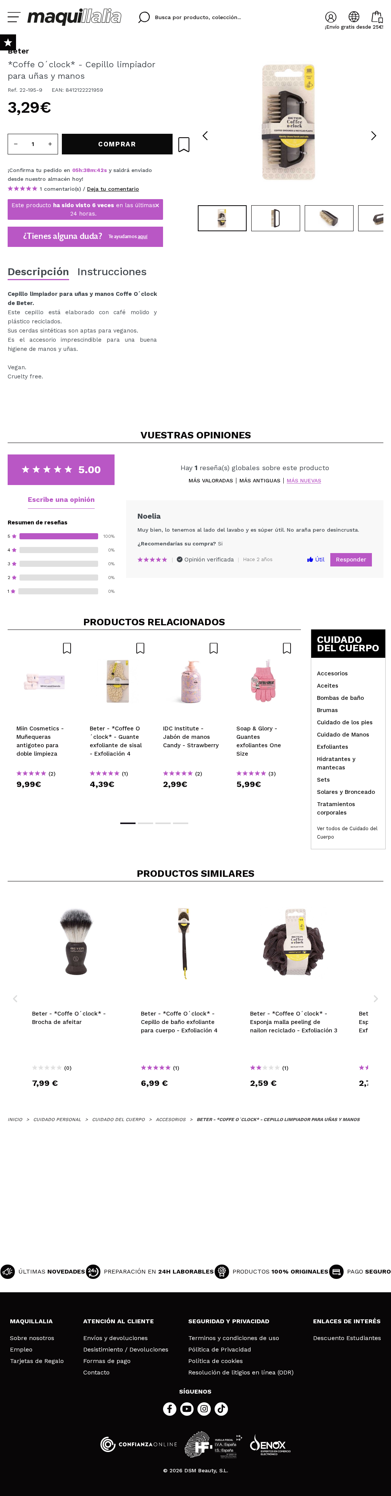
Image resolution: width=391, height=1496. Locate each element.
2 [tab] (145, 823)
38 (87, 170)
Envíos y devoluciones (115, 1338)
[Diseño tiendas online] (270, 1444)
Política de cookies (215, 1361)
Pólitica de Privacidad (219, 1350)
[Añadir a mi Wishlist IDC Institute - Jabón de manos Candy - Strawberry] (191, 648)
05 (75, 170)
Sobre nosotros (32, 1338)
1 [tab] (128, 823)
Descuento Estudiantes (347, 1338)
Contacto (96, 1372)
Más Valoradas (211, 481)
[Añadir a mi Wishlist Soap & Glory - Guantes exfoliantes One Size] (264, 648)
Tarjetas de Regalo (37, 1361)
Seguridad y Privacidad (228, 1321)
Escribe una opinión (61, 499)
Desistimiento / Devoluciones (125, 1350)
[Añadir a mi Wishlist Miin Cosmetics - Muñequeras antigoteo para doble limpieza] (44, 648)
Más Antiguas (259, 481)
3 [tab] (163, 823)
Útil (319, 559)
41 (100, 170)
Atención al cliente (118, 1321)
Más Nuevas (304, 481)
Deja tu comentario (113, 189)
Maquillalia (31, 1321)
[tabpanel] (289, 122)
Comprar (44, 798)
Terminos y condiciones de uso (233, 1338)
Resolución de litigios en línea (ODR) (241, 1372)
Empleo (21, 1350)
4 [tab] (180, 823)
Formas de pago (107, 1361)
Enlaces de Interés (347, 1321)
